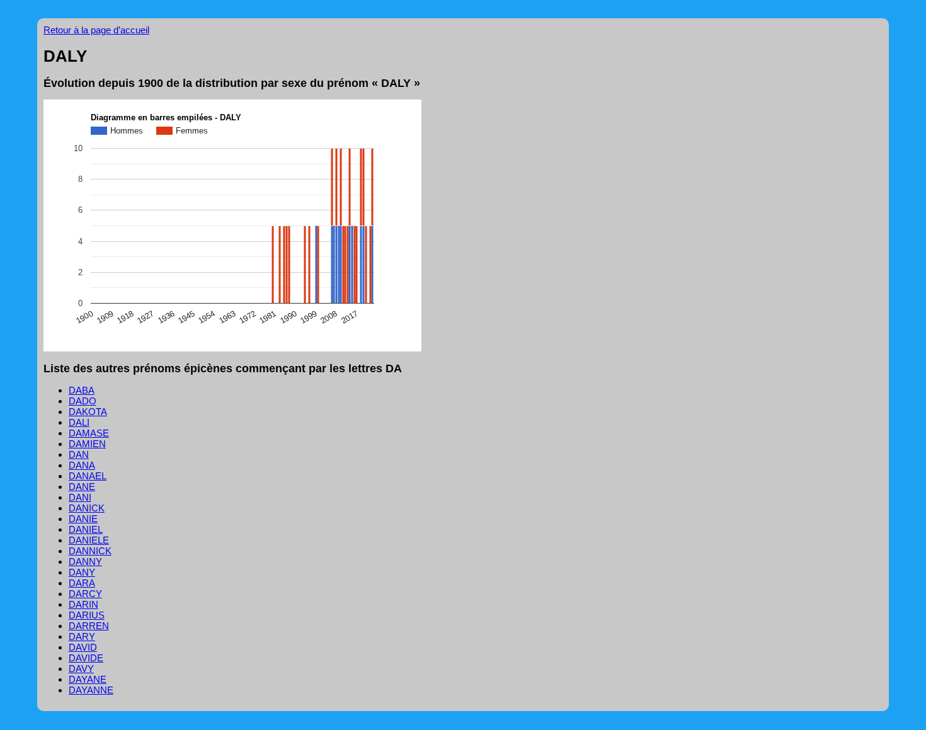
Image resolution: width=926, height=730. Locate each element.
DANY (82, 572)
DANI (80, 497)
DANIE (83, 518)
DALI (79, 422)
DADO (82, 401)
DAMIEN (87, 443)
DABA (81, 390)
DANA (82, 465)
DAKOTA (88, 411)
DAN (79, 454)
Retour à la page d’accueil (96, 30)
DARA (82, 583)
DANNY (85, 561)
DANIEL (86, 529)
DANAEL (87, 476)
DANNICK (90, 550)
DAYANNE (91, 690)
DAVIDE (86, 658)
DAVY (81, 668)
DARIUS (87, 615)
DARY (82, 636)
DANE (82, 486)
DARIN (83, 604)
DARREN (89, 625)
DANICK (87, 508)
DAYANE (87, 679)
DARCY (85, 593)
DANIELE (89, 540)
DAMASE (89, 433)
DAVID (83, 647)
